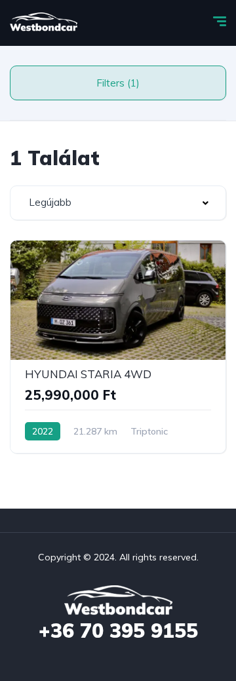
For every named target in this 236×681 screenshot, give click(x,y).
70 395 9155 (118, 630)
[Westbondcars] (43, 22)
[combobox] (118, 202)
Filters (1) (118, 83)
